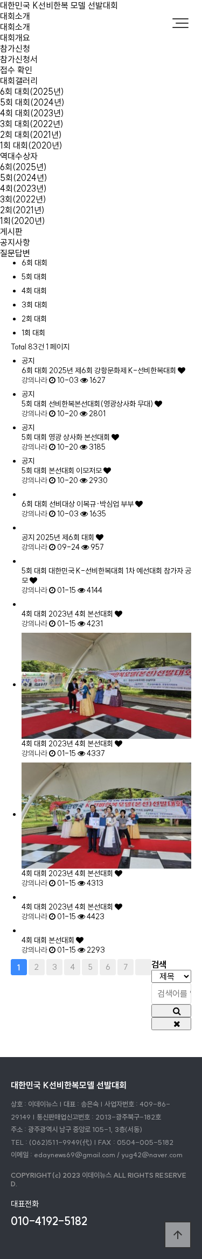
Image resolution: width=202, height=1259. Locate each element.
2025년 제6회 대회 (66, 537)
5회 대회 (34, 277)
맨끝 (143, 967)
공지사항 (15, 242)
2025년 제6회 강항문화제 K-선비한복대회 (113, 370)
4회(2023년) (23, 188)
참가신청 (15, 48)
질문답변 (15, 253)
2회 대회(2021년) (31, 134)
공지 (28, 537)
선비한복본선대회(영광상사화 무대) (101, 404)
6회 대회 (34, 263)
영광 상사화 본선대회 (80, 437)
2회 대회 (34, 319)
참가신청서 (19, 59)
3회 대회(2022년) (32, 123)
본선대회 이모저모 (75, 470)
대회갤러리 (19, 80)
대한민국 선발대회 (59, 5)
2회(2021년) (22, 210)
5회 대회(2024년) (32, 102)
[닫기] (171, 1023)
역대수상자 (19, 156)
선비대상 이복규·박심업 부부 (92, 504)
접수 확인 (16, 70)
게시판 (11, 231)
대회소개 (15, 16)
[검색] (171, 1010)
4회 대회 (34, 291)
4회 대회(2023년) (32, 113)
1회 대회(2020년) (31, 145)
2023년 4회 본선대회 (81, 614)
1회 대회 (33, 333)
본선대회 (62, 940)
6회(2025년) (23, 167)
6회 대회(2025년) (32, 91)
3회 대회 (34, 305)
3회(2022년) (23, 199)
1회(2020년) (22, 220)
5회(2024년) (23, 177)
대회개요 (15, 37)
